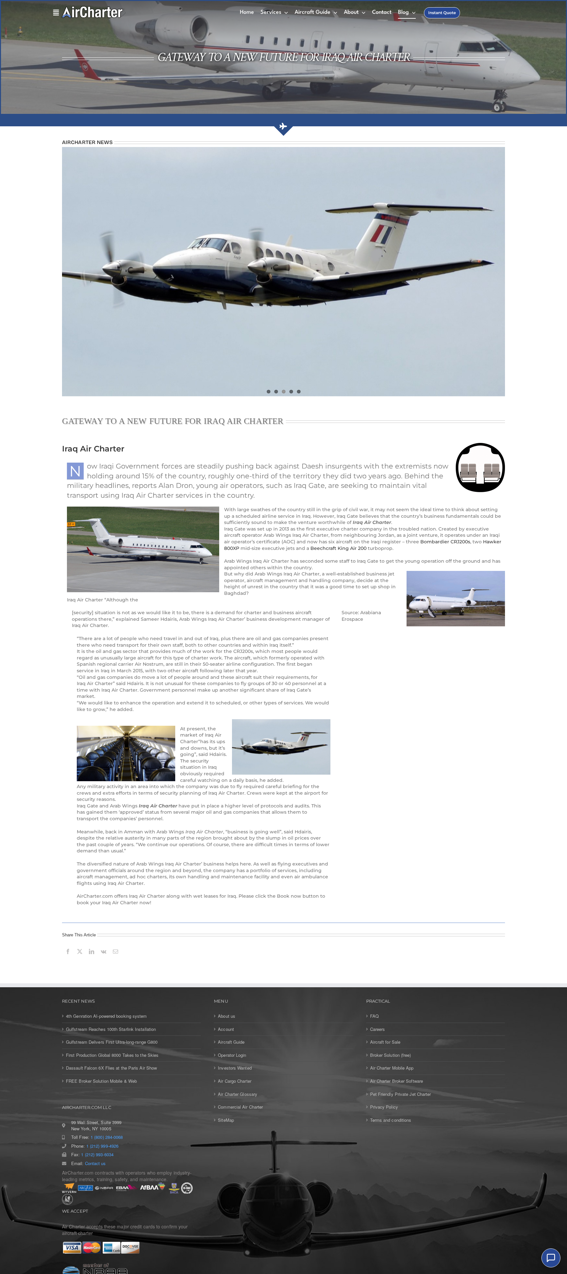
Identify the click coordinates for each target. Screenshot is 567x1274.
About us (226, 1016)
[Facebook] (68, 958)
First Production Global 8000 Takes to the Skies (112, 1055)
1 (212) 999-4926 (102, 1146)
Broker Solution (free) (390, 1055)
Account (226, 1029)
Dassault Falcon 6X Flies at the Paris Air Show (111, 1068)
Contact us (95, 1163)
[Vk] (103, 958)
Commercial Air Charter (240, 1107)
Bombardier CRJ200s (445, 541)
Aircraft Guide (231, 1042)
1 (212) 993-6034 (97, 1154)
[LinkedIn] (91, 958)
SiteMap (226, 1120)
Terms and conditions (390, 1120)
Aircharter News (87, 142)
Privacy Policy (384, 1107)
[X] (80, 958)
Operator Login (232, 1055)
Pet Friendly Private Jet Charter (400, 1094)
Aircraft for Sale (385, 1042)
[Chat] (550, 1257)
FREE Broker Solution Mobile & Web (101, 1081)
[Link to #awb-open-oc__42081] (54, 13)
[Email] (115, 958)
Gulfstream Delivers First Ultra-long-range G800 (112, 1042)
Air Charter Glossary (237, 1094)
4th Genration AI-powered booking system (106, 1016)
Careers (377, 1029)
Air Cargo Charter (234, 1081)
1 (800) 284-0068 (107, 1137)
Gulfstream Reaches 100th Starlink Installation (111, 1029)
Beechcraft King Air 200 (338, 548)
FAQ (374, 1016)
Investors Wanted (234, 1068)
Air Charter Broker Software (396, 1081)
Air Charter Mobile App (392, 1068)
